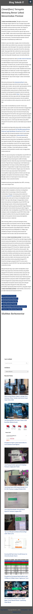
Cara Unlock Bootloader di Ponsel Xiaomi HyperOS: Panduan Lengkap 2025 (14, 510)
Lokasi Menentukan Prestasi (9, 304)
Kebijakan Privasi (16, 612)
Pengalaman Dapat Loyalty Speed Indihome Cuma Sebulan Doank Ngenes (15, 443)
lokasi (17, 94)
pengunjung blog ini (19, 82)
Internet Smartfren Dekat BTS (9, 298)
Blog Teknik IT (16, 2)
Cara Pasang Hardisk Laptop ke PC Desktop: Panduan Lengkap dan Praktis (15, 465)
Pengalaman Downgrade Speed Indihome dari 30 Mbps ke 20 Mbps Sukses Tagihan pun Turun (16, 577)
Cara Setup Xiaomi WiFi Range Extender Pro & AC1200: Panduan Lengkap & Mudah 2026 (15, 488)
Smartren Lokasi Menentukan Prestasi (12, 309)
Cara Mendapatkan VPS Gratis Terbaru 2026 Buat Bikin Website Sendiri (15, 421)
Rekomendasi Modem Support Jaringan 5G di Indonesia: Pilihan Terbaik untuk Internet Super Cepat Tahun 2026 (16, 398)
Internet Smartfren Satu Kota (9, 301)
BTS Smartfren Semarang (9, 296)
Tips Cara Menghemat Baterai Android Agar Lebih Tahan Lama (15, 532)
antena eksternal (21, 135)
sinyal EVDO (9, 196)
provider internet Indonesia (24, 58)
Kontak (30, 609)
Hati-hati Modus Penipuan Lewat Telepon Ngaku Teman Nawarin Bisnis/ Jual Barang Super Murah (15, 600)
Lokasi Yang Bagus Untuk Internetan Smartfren (14, 306)
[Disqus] (16, 336)
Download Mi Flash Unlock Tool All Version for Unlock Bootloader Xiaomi (15, 555)
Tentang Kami (24, 609)
